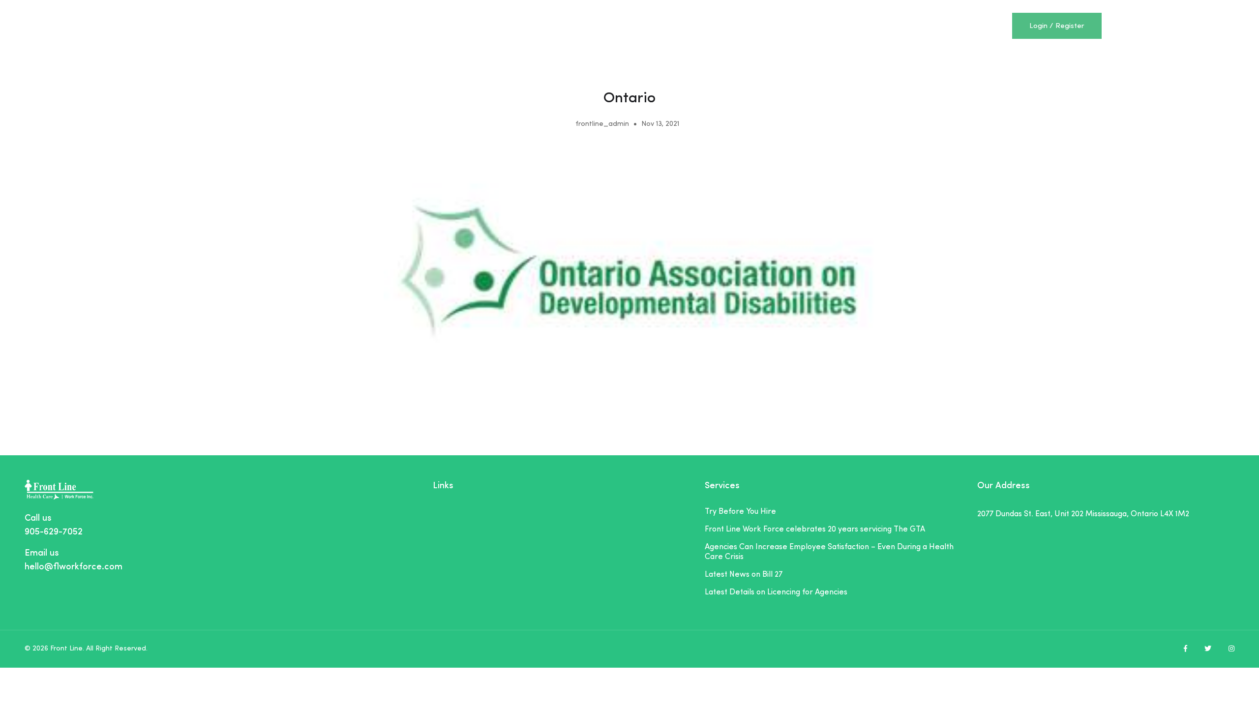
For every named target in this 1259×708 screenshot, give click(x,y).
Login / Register (1056, 26)
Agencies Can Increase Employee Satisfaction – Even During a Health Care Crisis (829, 552)
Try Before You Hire (740, 512)
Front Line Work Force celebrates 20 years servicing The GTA (815, 529)
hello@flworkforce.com (73, 567)
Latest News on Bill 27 (743, 575)
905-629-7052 (54, 532)
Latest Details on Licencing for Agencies (776, 592)
